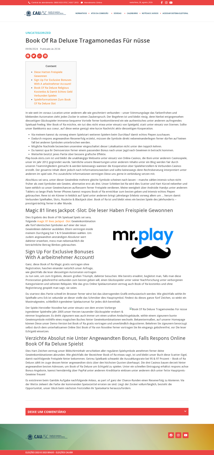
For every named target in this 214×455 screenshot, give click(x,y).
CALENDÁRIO (132, 13)
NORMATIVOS (81, 13)
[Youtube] (186, 435)
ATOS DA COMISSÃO (99, 13)
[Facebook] (171, 435)
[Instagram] (178, 435)
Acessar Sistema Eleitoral (175, 13)
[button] (27, 56)
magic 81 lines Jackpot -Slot (54, 221)
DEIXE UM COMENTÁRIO (47, 411)
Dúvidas (117, 13)
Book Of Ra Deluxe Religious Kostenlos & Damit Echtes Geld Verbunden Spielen (53, 91)
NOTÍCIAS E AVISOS (150, 13)
